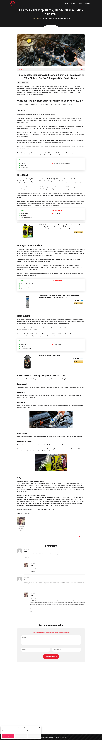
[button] (39, 728)
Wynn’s (21, 110)
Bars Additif (23, 315)
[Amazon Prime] (81, 300)
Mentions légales (62, 737)
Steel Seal (22, 175)
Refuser (21, 736)
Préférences (34, 736)
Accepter (8, 736)
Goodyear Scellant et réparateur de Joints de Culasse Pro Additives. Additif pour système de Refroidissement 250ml (59, 296)
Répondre (27, 557)
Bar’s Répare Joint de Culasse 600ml (49, 355)
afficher (26, 82)
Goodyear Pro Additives (29, 245)
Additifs (22, 69)
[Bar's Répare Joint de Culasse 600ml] (27, 362)
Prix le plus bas (79, 232)
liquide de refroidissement (70, 120)
